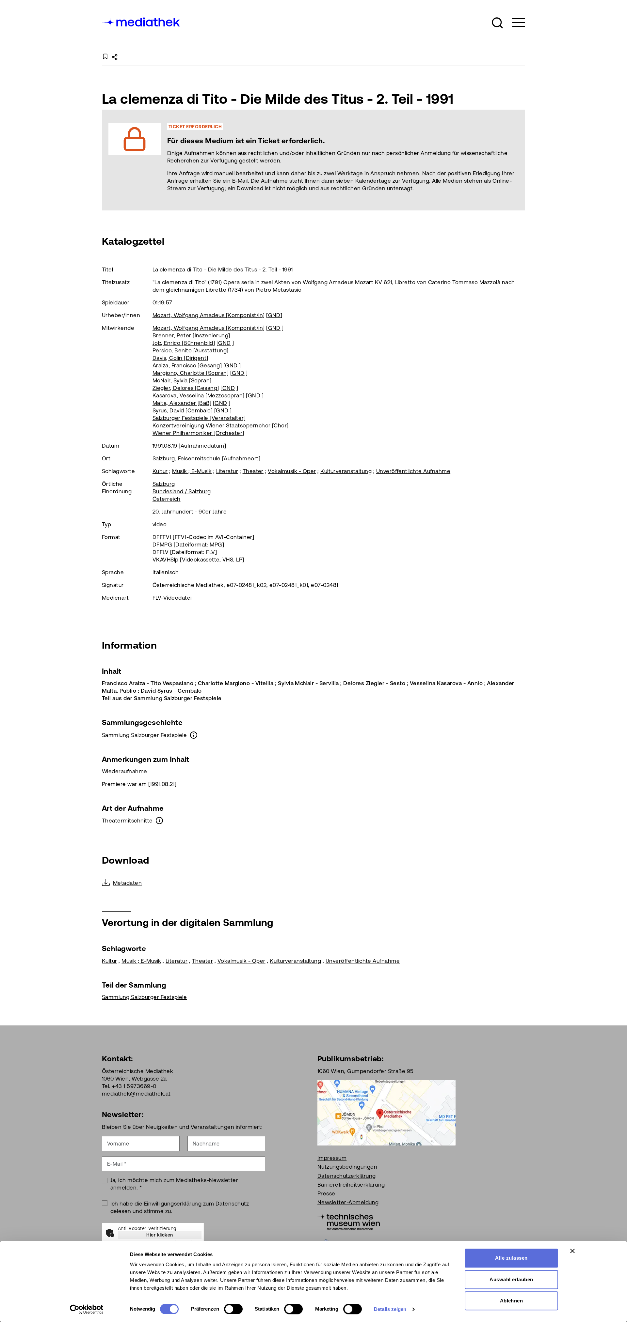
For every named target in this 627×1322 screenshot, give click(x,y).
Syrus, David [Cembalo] (183, 410)
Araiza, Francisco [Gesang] (187, 365)
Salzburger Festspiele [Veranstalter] (199, 418)
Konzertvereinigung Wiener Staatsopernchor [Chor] (221, 425)
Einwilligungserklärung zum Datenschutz (196, 1203)
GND (274, 315)
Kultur (160, 471)
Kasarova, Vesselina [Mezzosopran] (199, 395)
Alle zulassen (511, 1258)
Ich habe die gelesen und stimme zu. (179, 1207)
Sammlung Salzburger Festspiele (144, 997)
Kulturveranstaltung (346, 471)
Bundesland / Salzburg (182, 491)
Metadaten (127, 883)
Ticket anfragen (271, 160)
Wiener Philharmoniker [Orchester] (198, 433)
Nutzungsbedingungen (347, 1166)
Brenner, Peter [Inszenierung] (191, 335)
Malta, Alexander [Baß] (182, 403)
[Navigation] (514, 22)
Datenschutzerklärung (346, 1176)
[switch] (233, 1309)
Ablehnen (511, 1300)
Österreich (167, 499)
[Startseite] (141, 21)
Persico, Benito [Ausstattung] (191, 350)
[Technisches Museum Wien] (348, 1221)
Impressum (331, 1158)
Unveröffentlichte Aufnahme (413, 471)
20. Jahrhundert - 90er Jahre (190, 511)
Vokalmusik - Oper (292, 471)
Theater (253, 471)
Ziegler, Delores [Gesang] (186, 388)
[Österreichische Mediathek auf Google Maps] (386, 1112)
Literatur (227, 471)
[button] (497, 22)
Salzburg (164, 484)
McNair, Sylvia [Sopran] (182, 380)
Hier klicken (159, 1234)
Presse (326, 1193)
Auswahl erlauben (511, 1279)
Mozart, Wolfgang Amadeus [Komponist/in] (209, 315)
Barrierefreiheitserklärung (351, 1184)
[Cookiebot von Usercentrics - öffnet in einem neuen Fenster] (86, 1309)
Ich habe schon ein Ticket (345, 160)
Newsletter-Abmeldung (348, 1202)
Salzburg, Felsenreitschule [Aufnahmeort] (206, 458)
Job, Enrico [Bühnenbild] (184, 343)
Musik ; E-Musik (192, 471)
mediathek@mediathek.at (136, 1093)
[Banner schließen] (572, 1251)
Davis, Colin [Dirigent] (180, 358)
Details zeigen (390, 1309)
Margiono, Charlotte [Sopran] (191, 373)
